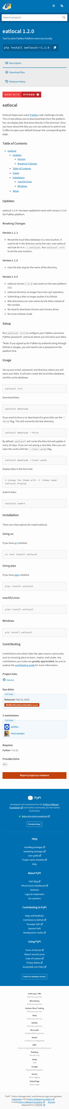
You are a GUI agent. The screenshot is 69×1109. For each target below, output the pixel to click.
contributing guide (25, 665)
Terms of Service (33, 950)
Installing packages (33, 847)
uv (15, 543)
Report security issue (34, 954)
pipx (16, 575)
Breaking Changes (27, 164)
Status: (35, 816)
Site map (51, 1102)
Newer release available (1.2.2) (22, 704)
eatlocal (12, 151)
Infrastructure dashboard (33, 885)
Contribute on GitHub (33, 920)
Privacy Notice (33, 962)
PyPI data (9, 694)
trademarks (16, 1099)
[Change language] (62, 6)
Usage (16, 173)
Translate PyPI (33, 924)
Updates (17, 155)
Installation (19, 177)
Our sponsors (34, 898)
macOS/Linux (25, 181)
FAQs (34, 864)
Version (21, 159)
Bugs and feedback (34, 915)
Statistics (34, 889)
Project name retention (33, 859)
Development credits (33, 932)
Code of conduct (33, 958)
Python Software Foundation (39, 1099)
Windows (22, 186)
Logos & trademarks (34, 894)
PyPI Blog (33, 881)
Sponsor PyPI (34, 928)
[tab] (34, 63)
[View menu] (54, 6)
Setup (16, 191)
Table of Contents (22, 168)
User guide (33, 855)
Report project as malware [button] (34, 775)
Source (10, 680)
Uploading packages (33, 851)
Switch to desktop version (34, 976)
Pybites (34, 115)
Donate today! (34, 824)
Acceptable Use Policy (33, 967)
